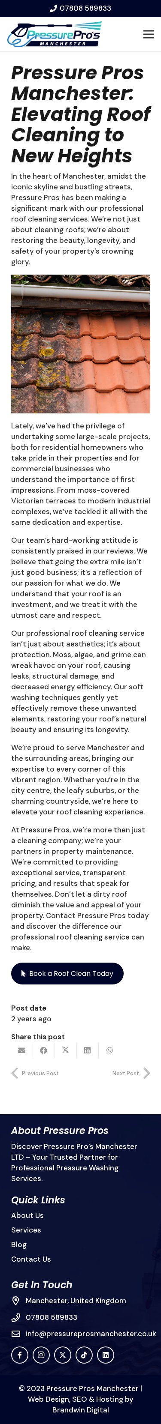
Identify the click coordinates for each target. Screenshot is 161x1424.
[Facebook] (19, 1355)
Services (26, 1230)
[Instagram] (41, 1355)
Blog (19, 1244)
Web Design (48, 1399)
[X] (62, 1355)
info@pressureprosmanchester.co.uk (91, 1333)
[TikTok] (84, 1355)
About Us (27, 1215)
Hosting (109, 1399)
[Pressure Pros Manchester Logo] (54, 34)
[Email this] (22, 1050)
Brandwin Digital (80, 1410)
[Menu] (148, 34)
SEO (79, 1399)
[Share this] (44, 1050)
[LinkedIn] (105, 1355)
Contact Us (31, 1259)
